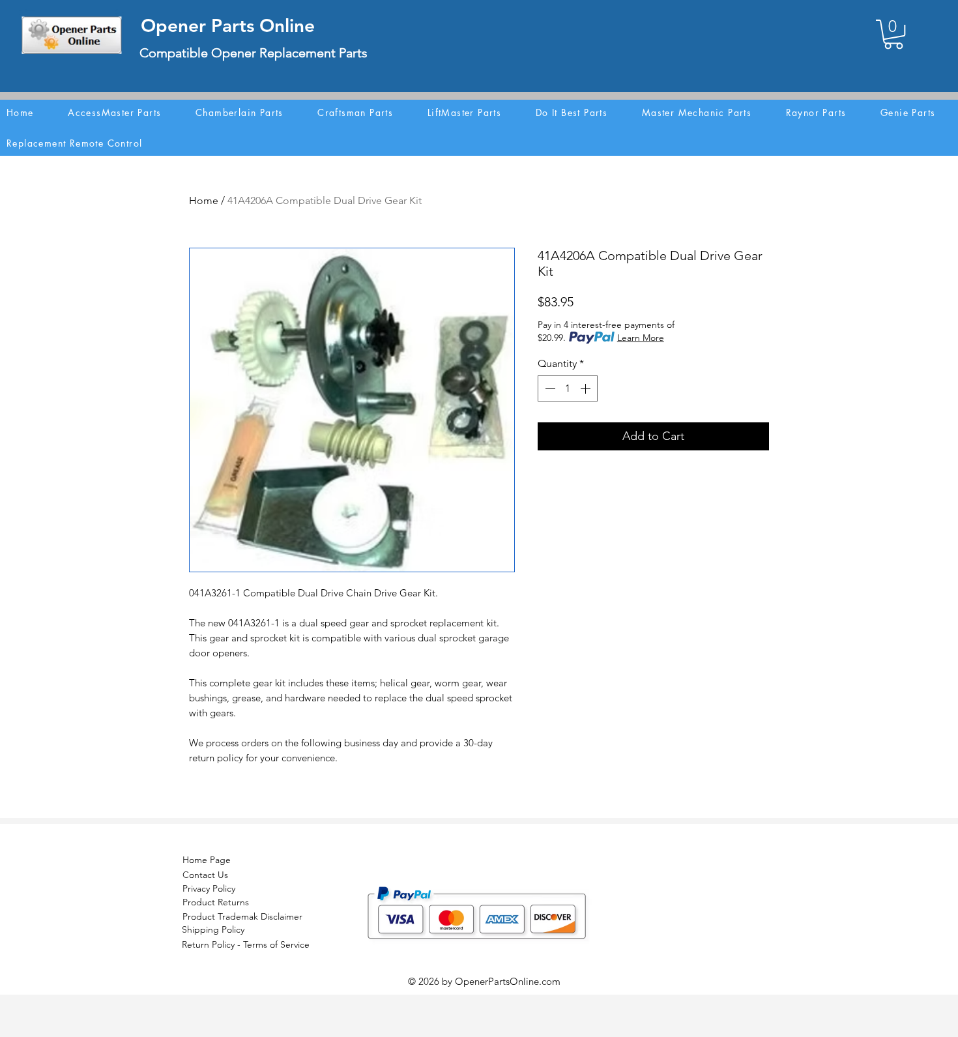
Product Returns (215, 902)
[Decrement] (549, 388)
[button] (893, 34)
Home (203, 200)
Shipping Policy (213, 929)
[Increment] (586, 388)
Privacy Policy (208, 888)
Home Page (206, 860)
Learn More (640, 337)
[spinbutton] (567, 388)
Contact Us (205, 875)
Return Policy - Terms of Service (246, 944)
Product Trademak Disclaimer (242, 916)
